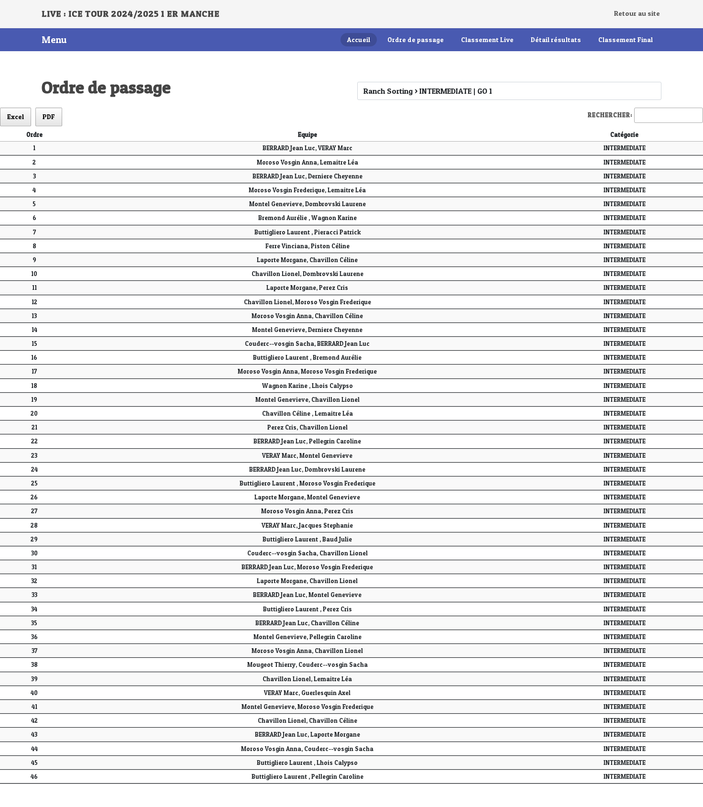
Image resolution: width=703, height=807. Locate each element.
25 (34, 483)
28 (34, 525)
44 (34, 748)
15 (34, 343)
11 (34, 287)
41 (34, 706)
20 (34, 413)
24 (34, 469)
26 (34, 497)
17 (34, 371)
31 (34, 567)
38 (34, 664)
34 (34, 609)
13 (34, 316)
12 (34, 302)
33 (34, 594)
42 (34, 720)
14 (34, 329)
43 (34, 734)
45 (34, 762)
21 (34, 427)
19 (34, 399)
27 (34, 511)
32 (34, 581)
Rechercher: (610, 115)
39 (34, 679)
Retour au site (637, 13)
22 (34, 441)
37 (34, 650)
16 (34, 357)
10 (34, 273)
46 (34, 776)
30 (34, 553)
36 (34, 637)
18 (34, 385)
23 (34, 455)
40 (34, 692)
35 (34, 623)
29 (34, 539)
